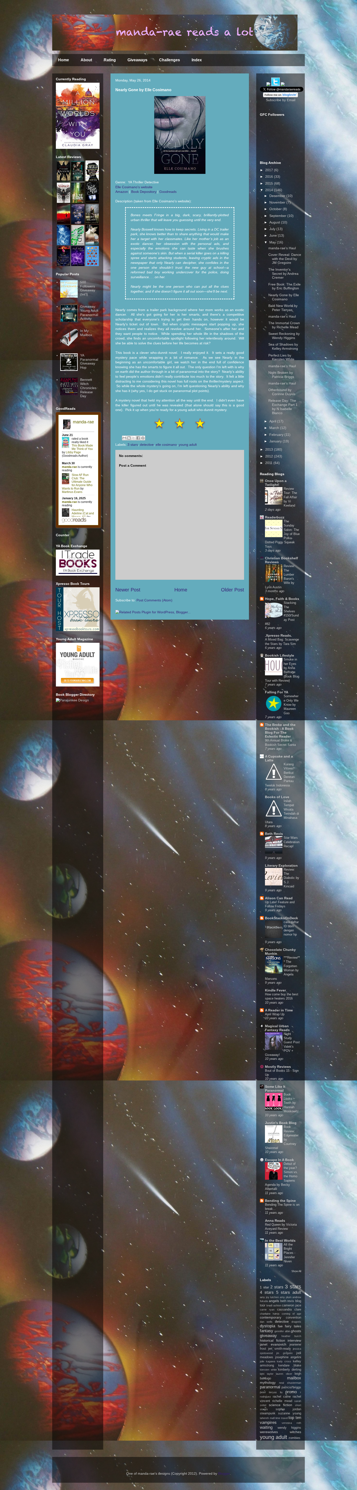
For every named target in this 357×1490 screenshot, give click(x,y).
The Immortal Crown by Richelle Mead (284, 325)
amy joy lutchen (269, 1297)
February (276, 435)
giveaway (268, 1335)
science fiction (280, 1405)
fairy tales (293, 1326)
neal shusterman (290, 1382)
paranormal (270, 1387)
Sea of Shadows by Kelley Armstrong (283, 346)
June (273, 235)
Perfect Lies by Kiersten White (281, 357)
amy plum (285, 1297)
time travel (281, 1418)
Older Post (232, 589)
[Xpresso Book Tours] (78, 630)
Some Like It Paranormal (275, 1088)
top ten (295, 1417)
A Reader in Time (279, 1010)
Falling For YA (276, 692)
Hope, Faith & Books (282, 599)
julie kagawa (267, 1361)
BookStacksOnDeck (281, 918)
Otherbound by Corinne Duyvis (281, 392)
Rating (110, 60)
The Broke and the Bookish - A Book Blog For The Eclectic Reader (280, 730)
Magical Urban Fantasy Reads (277, 1028)
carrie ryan (267, 1309)
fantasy (266, 1331)
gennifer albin (282, 1331)
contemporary (270, 1317)
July (272, 229)
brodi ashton (273, 1305)
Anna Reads (275, 1220)
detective (147, 444)
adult (296, 1292)
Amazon (121, 192)
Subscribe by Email (280, 100)
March (274, 428)
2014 (269, 190)
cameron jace (291, 1305)
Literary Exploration (281, 865)
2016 (269, 176)
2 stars (276, 1287)
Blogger (224, 1473)
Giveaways (137, 60)
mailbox (294, 1378)
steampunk (267, 1413)
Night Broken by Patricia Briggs (281, 375)
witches (295, 1432)
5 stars (283, 1292)
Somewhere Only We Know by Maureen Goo (291, 704)
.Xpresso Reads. (278, 635)
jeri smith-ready (279, 1348)
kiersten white (268, 1369)
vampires (268, 1422)
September (278, 216)
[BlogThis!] (129, 438)
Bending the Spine (280, 1201)
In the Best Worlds (280, 1240)
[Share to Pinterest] (142, 438)
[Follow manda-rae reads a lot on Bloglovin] (280, 96)
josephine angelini (288, 1357)
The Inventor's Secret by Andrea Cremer (283, 274)
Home (63, 60)
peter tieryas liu (271, 1392)
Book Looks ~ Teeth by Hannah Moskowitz (291, 1103)
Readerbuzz (274, 517)
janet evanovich (273, 1344)
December (277, 196)
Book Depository (143, 192)
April (273, 421)
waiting (266, 1427)
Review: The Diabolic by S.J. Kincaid (291, 878)
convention (293, 1317)
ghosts (296, 1331)
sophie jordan (288, 1409)
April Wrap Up (274, 1014)
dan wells (266, 1321)
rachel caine (282, 1396)
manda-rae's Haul (282, 248)
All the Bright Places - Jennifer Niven (289, 1253)
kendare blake (289, 1365)
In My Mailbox (86, 333)
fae (280, 1326)
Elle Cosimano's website (134, 187)
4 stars (267, 1292)
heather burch (291, 1336)
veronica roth (291, 1422)
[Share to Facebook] (138, 438)
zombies (294, 1438)
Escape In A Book (279, 1160)
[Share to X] (133, 438)
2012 (269, 456)
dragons (296, 1321)
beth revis (287, 1301)
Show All (296, 1271)
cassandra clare (289, 1309)
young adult (188, 444)
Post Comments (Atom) (154, 600)
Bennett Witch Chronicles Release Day (88, 388)
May (273, 242)
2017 (269, 170)
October (276, 209)
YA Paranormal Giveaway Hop (89, 361)
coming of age (291, 1313)
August (275, 222)
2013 (269, 449)
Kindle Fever (275, 990)
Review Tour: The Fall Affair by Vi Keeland (290, 497)
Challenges (169, 60)
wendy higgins (289, 1427)
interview (294, 1340)
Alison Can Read (279, 898)
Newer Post (127, 589)
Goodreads (168, 192)
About (86, 60)
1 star (264, 1287)
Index (197, 60)
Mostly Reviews (278, 1067)
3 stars (133, 444)
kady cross (284, 1361)
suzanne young (289, 1413)
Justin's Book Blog (281, 1123)
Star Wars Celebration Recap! (291, 842)
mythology (268, 1382)
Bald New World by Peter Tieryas (283, 308)
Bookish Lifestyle (279, 655)
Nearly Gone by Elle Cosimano (283, 297)
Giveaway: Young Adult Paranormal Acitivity (89, 312)
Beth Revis (274, 834)
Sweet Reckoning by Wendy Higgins (284, 336)
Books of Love (277, 797)
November (277, 202)
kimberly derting (289, 1369)
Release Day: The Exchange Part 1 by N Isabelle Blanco (283, 407)
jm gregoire (284, 1353)
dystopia (267, 1326)
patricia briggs (291, 1387)
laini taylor (266, 1373)
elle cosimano (166, 444)
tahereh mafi (267, 1418)
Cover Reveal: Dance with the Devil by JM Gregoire (284, 259)
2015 (269, 183)
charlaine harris (270, 1313)
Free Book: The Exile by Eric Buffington (284, 286)
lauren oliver (284, 1373)
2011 (269, 463)
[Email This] (124, 438)
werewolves (269, 1432)
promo (291, 1392)
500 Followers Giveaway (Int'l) (87, 288)
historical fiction (272, 1340)
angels (274, 1301)
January (276, 441)
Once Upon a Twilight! (276, 483)
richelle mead (282, 1401)
